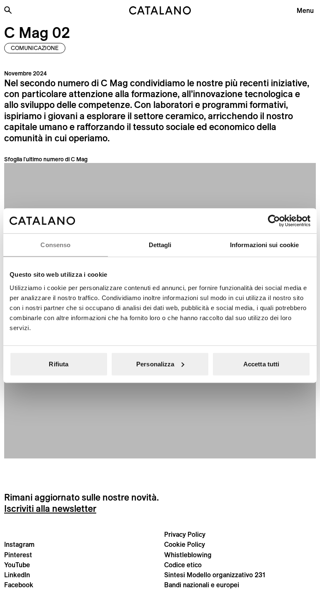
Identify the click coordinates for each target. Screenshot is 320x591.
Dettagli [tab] (160, 244)
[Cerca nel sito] (8, 10)
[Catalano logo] (160, 10)
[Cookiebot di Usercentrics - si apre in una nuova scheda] (274, 221)
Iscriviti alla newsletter (50, 508)
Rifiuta (58, 363)
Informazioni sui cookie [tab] (264, 244)
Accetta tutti (261, 363)
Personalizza (155, 363)
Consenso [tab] (55, 244)
